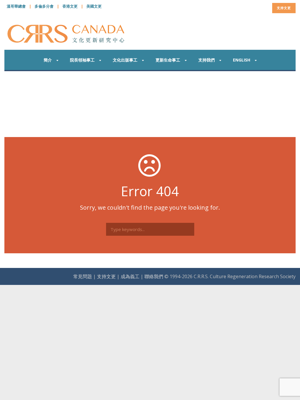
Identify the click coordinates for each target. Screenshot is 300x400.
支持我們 (206, 60)
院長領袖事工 (82, 60)
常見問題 (82, 276)
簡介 (48, 60)
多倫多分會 (44, 6)
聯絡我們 (153, 276)
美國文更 (94, 6)
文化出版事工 (125, 60)
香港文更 (70, 6)
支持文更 (284, 8)
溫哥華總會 (16, 6)
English (241, 60)
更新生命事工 (168, 60)
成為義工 (130, 276)
